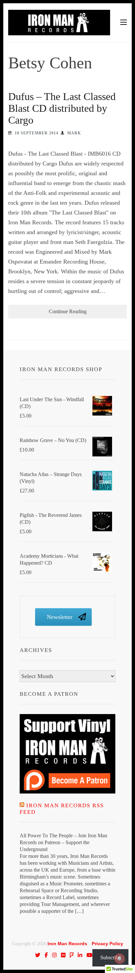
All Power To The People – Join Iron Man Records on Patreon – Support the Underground (63, 842)
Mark (74, 133)
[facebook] (46, 955)
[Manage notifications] (119, 958)
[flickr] (63, 955)
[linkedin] (80, 955)
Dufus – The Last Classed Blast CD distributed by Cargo (62, 108)
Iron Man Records (67, 943)
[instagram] (54, 955)
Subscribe (110, 957)
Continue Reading (68, 311)
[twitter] (37, 955)
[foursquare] (72, 955)
